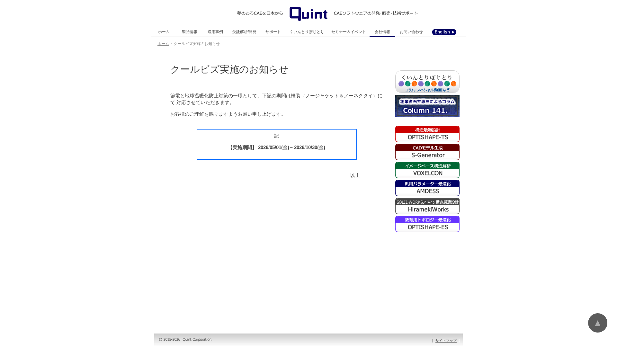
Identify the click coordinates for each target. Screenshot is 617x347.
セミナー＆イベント (348, 32)
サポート (273, 32)
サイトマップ (446, 341)
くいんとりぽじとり (307, 32)
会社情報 (382, 32)
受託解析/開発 (244, 32)
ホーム (164, 32)
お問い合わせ (411, 32)
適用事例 (215, 32)
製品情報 (189, 32)
